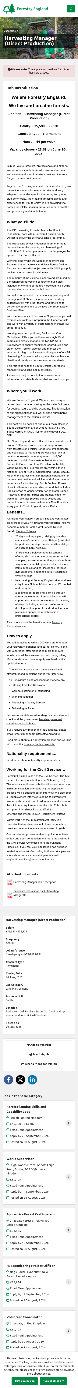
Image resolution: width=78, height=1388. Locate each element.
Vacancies (10, 30)
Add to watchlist (40, 1044)
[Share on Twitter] (20, 1079)
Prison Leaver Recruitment (39, 813)
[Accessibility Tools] (71, 8)
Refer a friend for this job (40, 1063)
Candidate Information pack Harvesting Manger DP (36, 893)
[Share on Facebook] (8, 1079)
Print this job (40, 1054)
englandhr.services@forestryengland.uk (30, 859)
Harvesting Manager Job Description (34, 882)
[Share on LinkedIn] (32, 1079)
